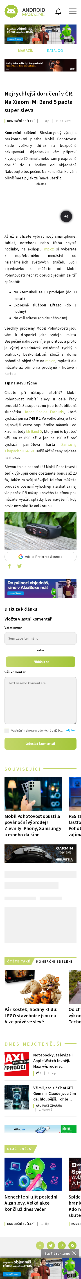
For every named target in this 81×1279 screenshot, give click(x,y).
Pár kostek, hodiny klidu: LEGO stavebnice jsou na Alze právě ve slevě (30, 1015)
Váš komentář (15, 672)
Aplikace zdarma (49, 1106)
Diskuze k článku (20, 609)
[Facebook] (40, 1245)
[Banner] (40, 1268)
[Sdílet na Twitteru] (19, 567)
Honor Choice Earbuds (43, 412)
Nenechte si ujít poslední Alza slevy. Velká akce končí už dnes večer (30, 1203)
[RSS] (72, 1245)
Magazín (26, 51)
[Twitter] (51, 1245)
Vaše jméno (13, 627)
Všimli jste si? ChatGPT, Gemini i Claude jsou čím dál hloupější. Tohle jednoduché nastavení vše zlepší (54, 1093)
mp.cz (49, 249)
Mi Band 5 (34, 431)
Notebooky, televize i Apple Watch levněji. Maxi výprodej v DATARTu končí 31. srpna (52, 1060)
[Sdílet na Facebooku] (9, 567)
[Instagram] (62, 1245)
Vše (38, 1073)
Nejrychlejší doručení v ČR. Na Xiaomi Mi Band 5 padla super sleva (39, 101)
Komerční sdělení (20, 121)
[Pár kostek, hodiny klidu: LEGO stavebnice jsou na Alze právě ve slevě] (33, 987)
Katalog (55, 51)
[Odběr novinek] (58, 12)
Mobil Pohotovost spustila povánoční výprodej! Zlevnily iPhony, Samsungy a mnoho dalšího (32, 825)
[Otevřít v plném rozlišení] (40, 532)
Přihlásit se (40, 661)
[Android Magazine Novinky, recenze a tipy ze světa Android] (24, 11)
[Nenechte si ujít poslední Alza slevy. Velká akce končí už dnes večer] (33, 1174)
